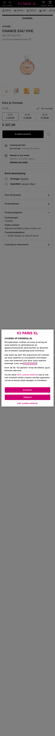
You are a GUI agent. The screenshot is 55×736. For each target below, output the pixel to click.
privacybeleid (30, 363)
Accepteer (27, 390)
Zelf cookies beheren (27, 403)
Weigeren (27, 397)
